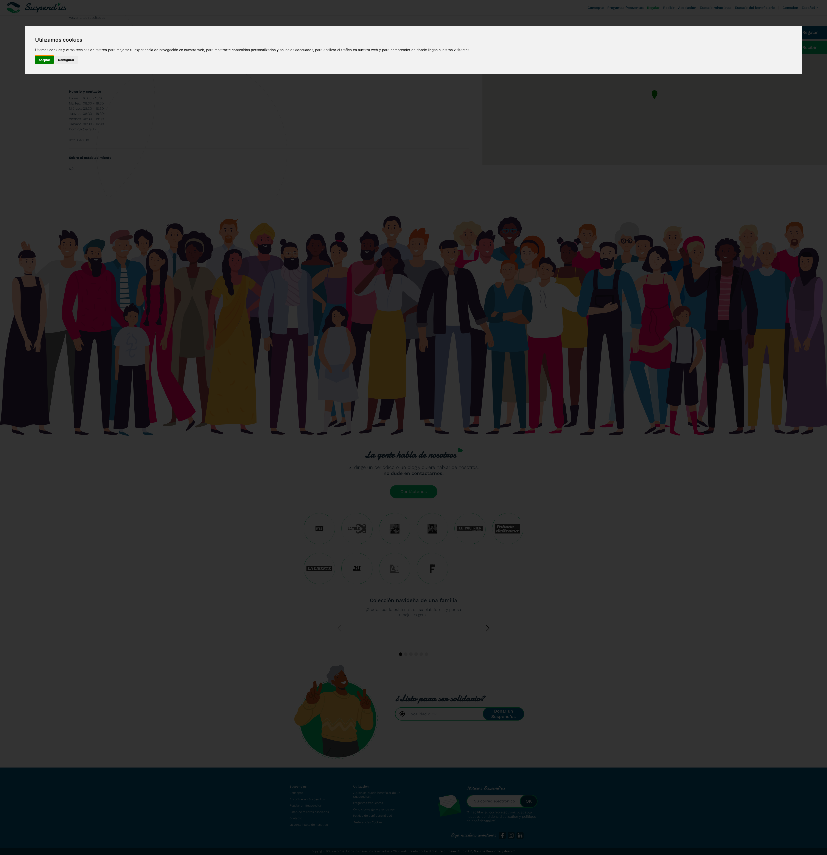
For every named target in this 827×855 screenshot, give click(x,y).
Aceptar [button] (44, 60)
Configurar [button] (66, 60)
